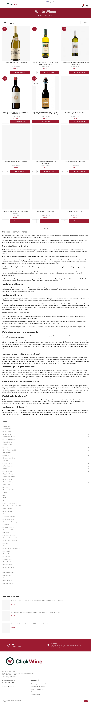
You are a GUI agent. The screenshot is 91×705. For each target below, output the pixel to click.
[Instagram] (87, 701)
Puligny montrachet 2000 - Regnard (16, 162)
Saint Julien (6, 578)
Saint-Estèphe (7, 508)
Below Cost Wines (9, 476)
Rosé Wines (7, 431)
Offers (5, 492)
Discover (46, 121)
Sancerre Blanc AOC (9, 535)
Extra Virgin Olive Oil (9, 450)
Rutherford (6, 556)
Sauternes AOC (8, 530)
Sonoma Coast (7, 559)
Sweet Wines (7, 434)
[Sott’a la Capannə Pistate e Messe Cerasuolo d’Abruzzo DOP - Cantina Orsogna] (6, 616)
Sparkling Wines (8, 463)
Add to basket (20, 72)
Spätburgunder (8, 546)
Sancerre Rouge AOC (10, 538)
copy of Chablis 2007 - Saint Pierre (16, 62)
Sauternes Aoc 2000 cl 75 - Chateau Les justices (15, 212)
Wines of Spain (7, 511)
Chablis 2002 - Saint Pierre (75, 211)
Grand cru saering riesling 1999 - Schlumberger (75, 113)
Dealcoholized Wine (9, 490)
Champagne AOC (8, 519)
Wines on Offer (8, 479)
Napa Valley (6, 554)
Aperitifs (5, 487)
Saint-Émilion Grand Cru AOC (12, 506)
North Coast (7, 562)
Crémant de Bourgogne (10, 522)
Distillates (6, 447)
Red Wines (6, 426)
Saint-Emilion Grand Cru (10, 503)
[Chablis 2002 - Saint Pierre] (75, 192)
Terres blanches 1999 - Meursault (75, 162)
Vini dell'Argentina (8, 583)
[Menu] (3, 4)
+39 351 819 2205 (8, 682)
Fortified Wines (8, 474)
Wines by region (8, 466)
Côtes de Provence (9, 516)
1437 (4, 495)
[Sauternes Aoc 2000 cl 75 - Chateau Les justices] (16, 192)
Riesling (5, 543)
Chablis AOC (7, 524)
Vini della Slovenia (8, 572)
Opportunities (7, 471)
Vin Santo (6, 532)
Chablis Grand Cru (8, 527)
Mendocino (6, 551)
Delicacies (6, 455)
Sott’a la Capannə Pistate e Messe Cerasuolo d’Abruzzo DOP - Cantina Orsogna (35, 612)
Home (4, 422)
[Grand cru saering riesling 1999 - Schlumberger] (75, 93)
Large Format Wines (9, 437)
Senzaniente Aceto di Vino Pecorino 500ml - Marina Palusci (29, 624)
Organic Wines (7, 445)
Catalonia (6, 514)
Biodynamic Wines (9, 458)
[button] (86, 597)
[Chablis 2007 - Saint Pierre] (46, 192)
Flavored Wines (8, 482)
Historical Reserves (9, 439)
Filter (4, 23)
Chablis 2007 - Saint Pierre (45, 211)
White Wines (16, 66)
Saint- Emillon (7, 580)
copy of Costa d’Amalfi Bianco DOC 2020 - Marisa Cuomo (75, 63)
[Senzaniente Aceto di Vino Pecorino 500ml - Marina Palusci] (6, 628)
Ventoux (5, 570)
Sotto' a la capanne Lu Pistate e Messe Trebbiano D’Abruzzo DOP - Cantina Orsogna (45, 113)
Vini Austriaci (7, 575)
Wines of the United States (11, 548)
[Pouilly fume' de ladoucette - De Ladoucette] (46, 142)
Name (5, 468)
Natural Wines (7, 442)
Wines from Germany (10, 540)
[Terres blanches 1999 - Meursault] (75, 142)
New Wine (6, 484)
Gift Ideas (6, 461)
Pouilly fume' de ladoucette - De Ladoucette (45, 162)
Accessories (6, 453)
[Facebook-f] (85, 701)
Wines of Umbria (8, 567)
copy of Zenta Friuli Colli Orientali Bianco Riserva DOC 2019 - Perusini (15, 113)
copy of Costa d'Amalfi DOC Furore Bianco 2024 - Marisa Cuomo (45, 63)
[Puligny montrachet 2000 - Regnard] (16, 142)
